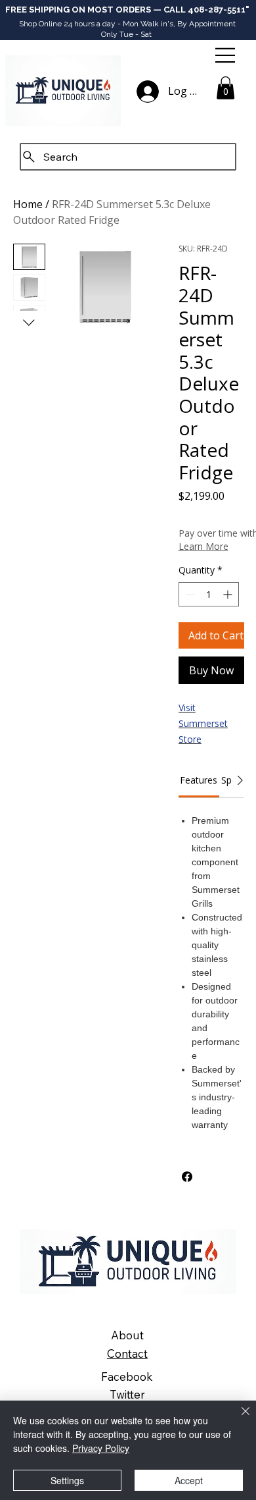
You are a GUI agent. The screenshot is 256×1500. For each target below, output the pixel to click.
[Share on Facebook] (187, 1177)
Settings (67, 1480)
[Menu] (226, 55)
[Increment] (229, 594)
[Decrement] (189, 594)
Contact (127, 1353)
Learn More (203, 546)
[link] (198, 780)
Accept (189, 1480)
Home (28, 204)
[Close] (237, 1419)
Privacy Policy (100, 1448)
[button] (225, 87)
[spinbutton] (209, 594)
